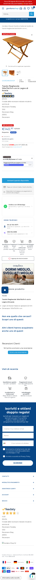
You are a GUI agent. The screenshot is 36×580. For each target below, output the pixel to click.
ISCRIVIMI (17, 463)
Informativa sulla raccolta (11, 578)
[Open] (5, 290)
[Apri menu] (3, 9)
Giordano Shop (7, 26)
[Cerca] (31, 14)
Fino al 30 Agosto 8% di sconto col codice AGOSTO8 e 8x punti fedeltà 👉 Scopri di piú (18, 2)
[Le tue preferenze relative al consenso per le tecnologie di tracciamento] (32, 576)
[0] (32, 8)
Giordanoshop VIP (17, 147)
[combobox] (6, 443)
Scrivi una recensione (18, 352)
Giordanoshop (8, 81)
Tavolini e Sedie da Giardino (23, 26)
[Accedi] (25, 8)
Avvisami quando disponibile (18, 180)
